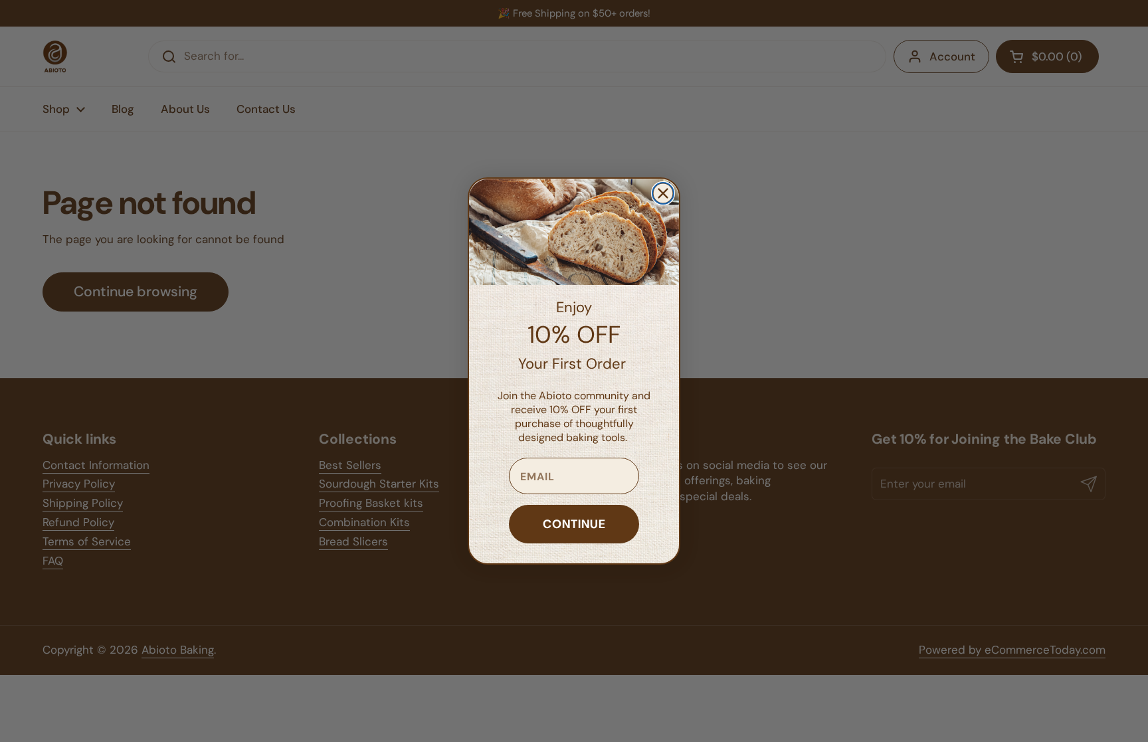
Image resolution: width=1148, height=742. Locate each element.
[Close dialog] (663, 193)
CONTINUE (574, 523)
